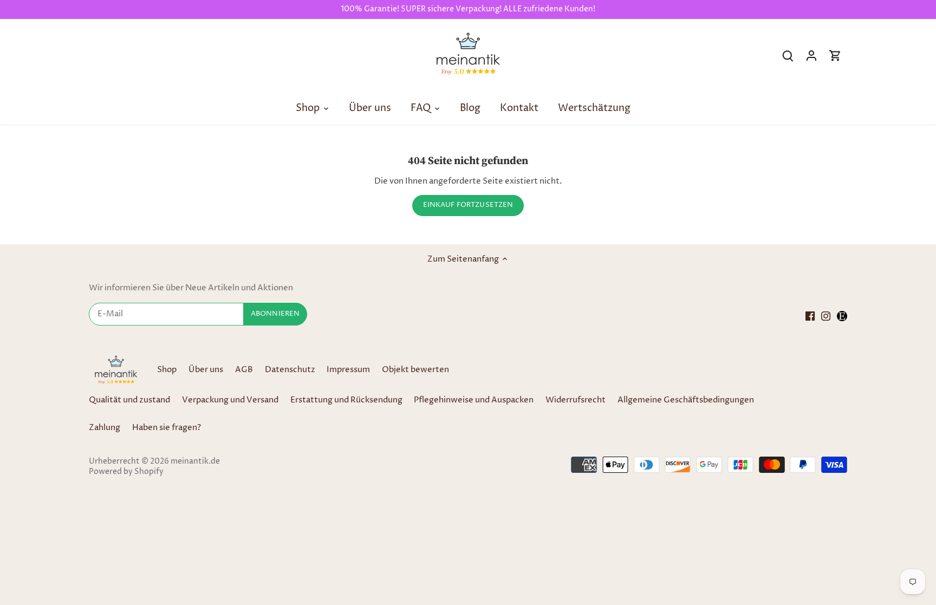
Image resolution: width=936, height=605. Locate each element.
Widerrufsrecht (575, 400)
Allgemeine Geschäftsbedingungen (686, 400)
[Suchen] (788, 55)
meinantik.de (195, 461)
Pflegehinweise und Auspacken (474, 400)
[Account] (811, 55)
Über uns (205, 369)
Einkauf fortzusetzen (468, 205)
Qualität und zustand (129, 400)
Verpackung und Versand (230, 400)
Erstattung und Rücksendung (346, 400)
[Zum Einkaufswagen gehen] (835, 55)
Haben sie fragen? (166, 427)
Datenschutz (291, 369)
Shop (167, 369)
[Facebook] (810, 315)
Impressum (348, 369)
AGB (244, 369)
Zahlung (104, 427)
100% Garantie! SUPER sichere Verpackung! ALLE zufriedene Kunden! (468, 9)
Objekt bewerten (415, 369)
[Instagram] (825, 315)
